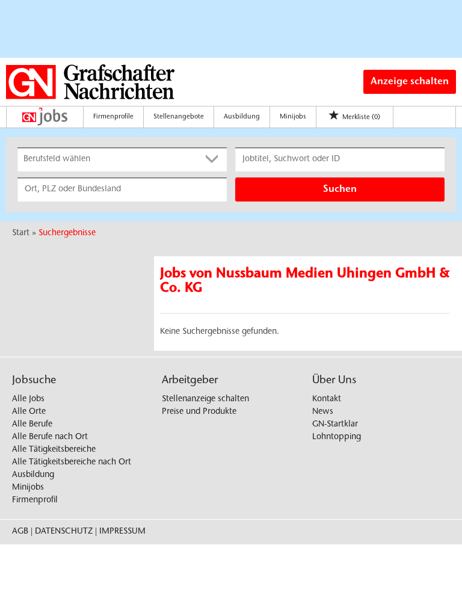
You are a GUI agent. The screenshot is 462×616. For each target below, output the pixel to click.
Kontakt (326, 399)
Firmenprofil (35, 500)
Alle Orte (29, 412)
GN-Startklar (335, 424)
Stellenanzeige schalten (205, 399)
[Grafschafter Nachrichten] (90, 81)
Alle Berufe (32, 424)
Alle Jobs (28, 399)
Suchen (340, 189)
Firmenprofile (113, 117)
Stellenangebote (178, 117)
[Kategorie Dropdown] (215, 159)
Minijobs (293, 117)
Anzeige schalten (410, 82)
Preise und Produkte (199, 412)
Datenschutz (64, 532)
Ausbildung (242, 117)
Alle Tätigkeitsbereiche (54, 450)
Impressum (122, 532)
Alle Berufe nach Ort (50, 437)
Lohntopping (336, 437)
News (322, 412)
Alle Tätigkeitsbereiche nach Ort (71, 462)
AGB (20, 532)
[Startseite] (48, 116)
